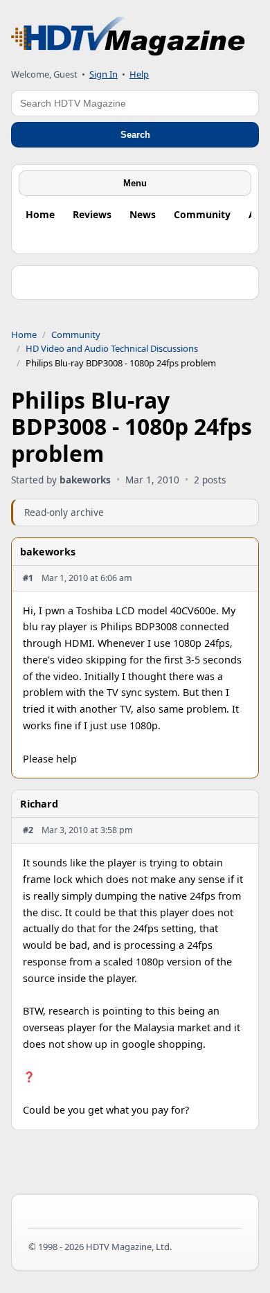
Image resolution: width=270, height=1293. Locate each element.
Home (40, 214)
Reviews (92, 214)
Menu (135, 183)
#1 (28, 578)
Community (202, 214)
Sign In (103, 74)
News (142, 214)
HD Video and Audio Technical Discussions (112, 348)
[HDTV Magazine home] (128, 36)
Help (139, 74)
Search (135, 135)
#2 (28, 830)
